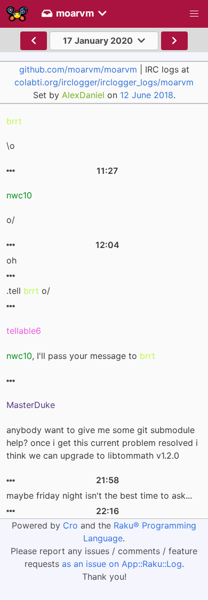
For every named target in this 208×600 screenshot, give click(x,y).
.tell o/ (28, 290)
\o (10, 145)
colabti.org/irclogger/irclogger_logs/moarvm (104, 82)
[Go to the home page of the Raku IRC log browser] (17, 14)
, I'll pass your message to (80, 355)
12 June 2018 (146, 95)
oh (11, 260)
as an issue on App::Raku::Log (122, 563)
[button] (194, 14)
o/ (10, 219)
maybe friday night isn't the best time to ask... (99, 495)
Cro (70, 525)
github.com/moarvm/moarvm (78, 69)
